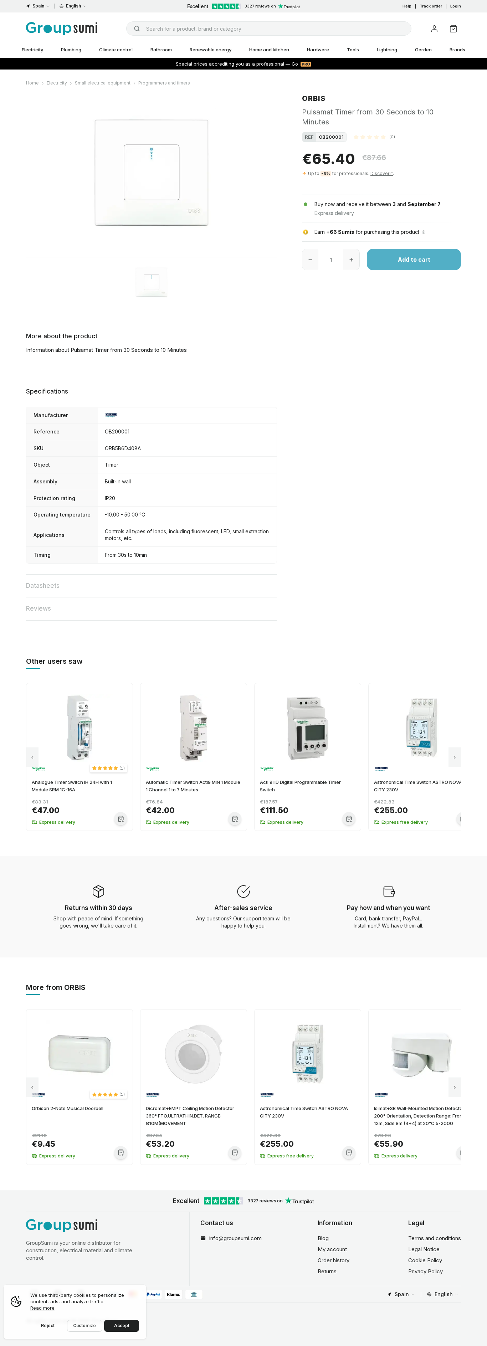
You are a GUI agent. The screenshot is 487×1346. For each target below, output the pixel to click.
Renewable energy (210, 49)
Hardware (318, 49)
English (73, 6)
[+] (351, 259)
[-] (310, 259)
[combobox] (268, 28)
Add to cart (414, 259)
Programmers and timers (164, 83)
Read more (42, 1308)
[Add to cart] (120, 818)
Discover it (381, 173)
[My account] (434, 28)
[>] (454, 757)
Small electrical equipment (102, 83)
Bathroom (161, 49)
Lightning (387, 49)
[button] (374, 136)
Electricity (32, 49)
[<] (32, 757)
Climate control (116, 49)
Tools (353, 49)
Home (32, 83)
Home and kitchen (269, 49)
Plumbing (71, 49)
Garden (423, 49)
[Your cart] (453, 28)
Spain (38, 6)
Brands (457, 49)
